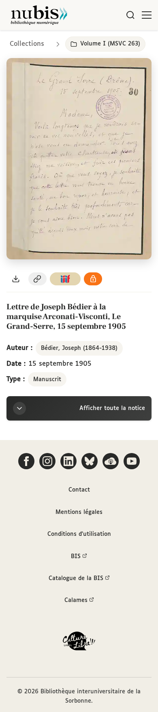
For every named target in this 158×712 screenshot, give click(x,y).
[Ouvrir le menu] (147, 15)
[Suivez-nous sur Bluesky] (89, 461)
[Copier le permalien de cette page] (37, 279)
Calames (76, 600)
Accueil (118, 41)
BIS (76, 556)
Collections (27, 44)
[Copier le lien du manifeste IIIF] (65, 279)
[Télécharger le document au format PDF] (15, 279)
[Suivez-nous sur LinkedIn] (68, 461)
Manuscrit (47, 379)
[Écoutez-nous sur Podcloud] (110, 461)
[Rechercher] (130, 15)
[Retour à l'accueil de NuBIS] (38, 15)
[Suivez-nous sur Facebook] (26, 461)
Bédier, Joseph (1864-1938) (79, 348)
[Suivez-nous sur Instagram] (47, 461)
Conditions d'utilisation (79, 534)
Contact (79, 490)
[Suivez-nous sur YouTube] (132, 461)
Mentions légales (79, 512)
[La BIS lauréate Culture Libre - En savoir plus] (79, 642)
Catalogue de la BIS (76, 578)
